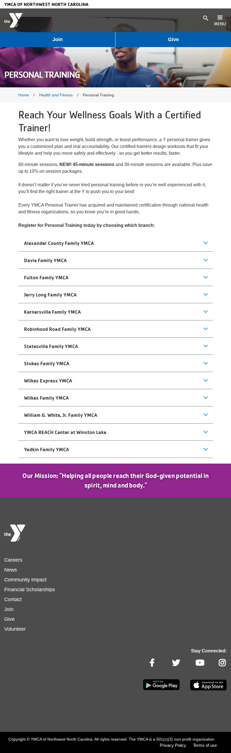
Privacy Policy (173, 745)
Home (23, 95)
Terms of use (205, 745)
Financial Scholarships (29, 589)
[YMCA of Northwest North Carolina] (13, 20)
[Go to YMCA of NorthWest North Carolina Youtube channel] (199, 663)
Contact (13, 599)
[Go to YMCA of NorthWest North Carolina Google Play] (161, 689)
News (10, 570)
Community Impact (25, 580)
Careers (13, 560)
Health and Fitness (56, 95)
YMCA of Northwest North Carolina (46, 4)
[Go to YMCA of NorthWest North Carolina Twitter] (176, 663)
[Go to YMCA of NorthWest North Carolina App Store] (208, 689)
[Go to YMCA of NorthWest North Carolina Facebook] (153, 663)
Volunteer (15, 629)
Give (173, 39)
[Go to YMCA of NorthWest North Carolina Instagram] (223, 663)
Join (57, 39)
